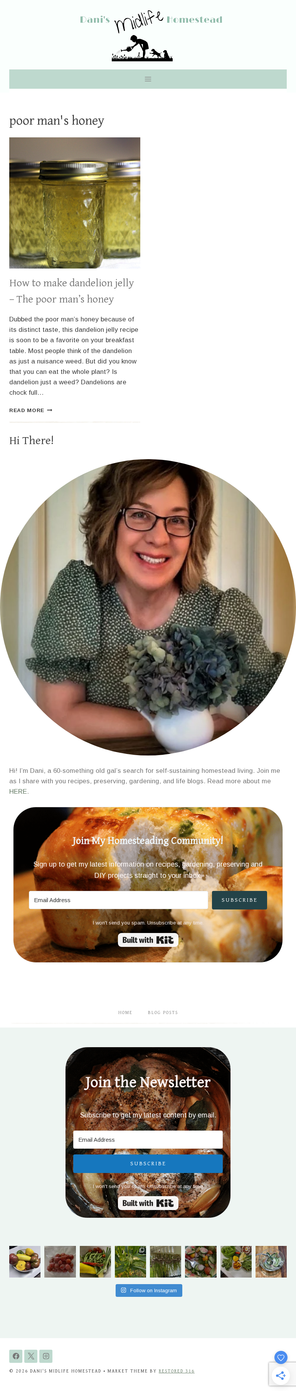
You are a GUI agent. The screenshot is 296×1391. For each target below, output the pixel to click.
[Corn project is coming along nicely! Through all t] (130, 1261)
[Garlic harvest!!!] (165, 1261)
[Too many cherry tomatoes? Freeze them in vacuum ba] (60, 1261)
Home (125, 1012)
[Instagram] (45, 1356)
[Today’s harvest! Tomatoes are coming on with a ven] (24, 1261)
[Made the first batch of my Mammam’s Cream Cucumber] (271, 1261)
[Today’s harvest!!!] (236, 1261)
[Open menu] (148, 79)
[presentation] (74, 203)
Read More (30, 410)
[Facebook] (15, 1356)
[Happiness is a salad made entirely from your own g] (200, 1261)
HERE (18, 791)
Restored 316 (177, 1371)
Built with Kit (148, 940)
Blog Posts (163, 1012)
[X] (30, 1356)
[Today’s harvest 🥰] (95, 1261)
